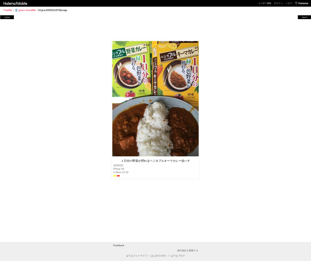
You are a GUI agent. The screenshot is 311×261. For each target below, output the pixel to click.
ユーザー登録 (264, 3)
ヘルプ (289, 3)
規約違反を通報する (187, 250)
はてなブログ (178, 255)
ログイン (278, 3)
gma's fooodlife (27, 10)
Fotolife (8, 10)
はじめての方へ (159, 255)
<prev (7, 17)
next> (305, 17)
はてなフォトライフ (136, 255)
